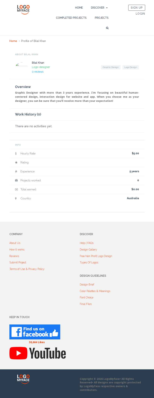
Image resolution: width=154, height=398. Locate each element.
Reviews (14, 256)
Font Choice (86, 297)
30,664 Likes (37, 342)
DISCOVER (97, 7)
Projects (102, 17)
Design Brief (87, 284)
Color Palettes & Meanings (95, 291)
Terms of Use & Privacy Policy (27, 269)
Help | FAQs (87, 242)
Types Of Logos (89, 262)
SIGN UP (137, 7)
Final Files (86, 304)
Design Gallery (88, 249)
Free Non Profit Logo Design (96, 256)
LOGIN (140, 13)
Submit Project (17, 262)
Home (79, 7)
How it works (16, 249)
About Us (14, 242)
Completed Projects (71, 17)
